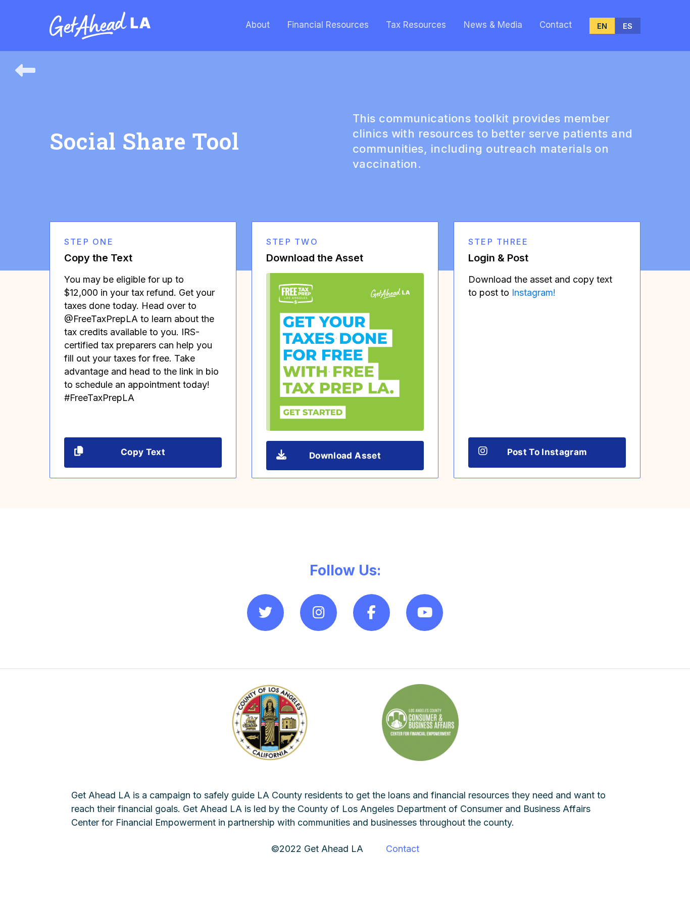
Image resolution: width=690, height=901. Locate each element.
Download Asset (345, 455)
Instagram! (534, 292)
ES (627, 26)
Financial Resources (328, 25)
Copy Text (143, 452)
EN (602, 26)
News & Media (493, 25)
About (257, 25)
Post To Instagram (547, 452)
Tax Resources (416, 25)
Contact (555, 25)
